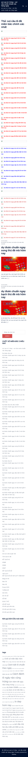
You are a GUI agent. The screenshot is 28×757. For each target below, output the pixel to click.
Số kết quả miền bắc (8, 606)
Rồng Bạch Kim (18, 714)
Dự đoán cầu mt (7, 461)
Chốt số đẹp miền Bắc (11, 661)
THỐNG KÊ (5, 590)
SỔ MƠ (4, 598)
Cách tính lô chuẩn (6, 671)
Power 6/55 (5, 587)
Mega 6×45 (5, 578)
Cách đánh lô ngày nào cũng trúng (13, 678)
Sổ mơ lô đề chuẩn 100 (9, 554)
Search (7, 336)
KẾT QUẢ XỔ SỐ (7, 571)
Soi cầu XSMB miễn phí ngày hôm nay (13, 729)
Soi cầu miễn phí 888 (10, 727)
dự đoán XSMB (12, 687)
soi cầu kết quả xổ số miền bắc (16, 719)
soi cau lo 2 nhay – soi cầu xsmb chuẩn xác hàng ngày (9, 4)
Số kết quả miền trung (8, 609)
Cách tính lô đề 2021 (15, 671)
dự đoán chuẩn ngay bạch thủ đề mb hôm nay (13, 294)
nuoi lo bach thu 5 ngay (8, 710)
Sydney (14, 754)
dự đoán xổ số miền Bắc (14, 690)
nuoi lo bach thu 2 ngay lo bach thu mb (12, 708)
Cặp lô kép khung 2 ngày (19, 684)
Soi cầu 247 (6, 717)
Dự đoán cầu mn (7, 507)
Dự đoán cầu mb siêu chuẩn (10, 404)
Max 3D (4, 581)
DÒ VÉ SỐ (5, 595)
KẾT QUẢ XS (6, 559)
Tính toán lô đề (6, 556)
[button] (23, 6)
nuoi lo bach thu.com (17, 705)
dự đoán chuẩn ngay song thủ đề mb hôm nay (13, 250)
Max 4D (4, 584)
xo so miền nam (18, 732)
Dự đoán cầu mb (6, 242)
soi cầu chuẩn (14, 717)
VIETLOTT (5, 573)
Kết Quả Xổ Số (12, 696)
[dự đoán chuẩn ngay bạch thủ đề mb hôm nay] (14, 308)
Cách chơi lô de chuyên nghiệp (18, 668)
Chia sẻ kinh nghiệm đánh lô (7, 656)
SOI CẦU (4, 593)
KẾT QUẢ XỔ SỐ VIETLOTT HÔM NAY (13, 576)
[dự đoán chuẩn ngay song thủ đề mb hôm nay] (14, 264)
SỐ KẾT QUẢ (6, 604)
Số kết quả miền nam (8, 612)
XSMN (4, 565)
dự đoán (4, 687)
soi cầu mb (19, 724)
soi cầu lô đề (11, 724)
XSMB (4, 562)
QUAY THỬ (5, 601)
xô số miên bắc (10, 734)
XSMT (4, 568)
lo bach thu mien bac (9, 702)
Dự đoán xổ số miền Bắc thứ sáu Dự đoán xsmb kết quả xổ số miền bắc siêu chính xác (13, 692)
